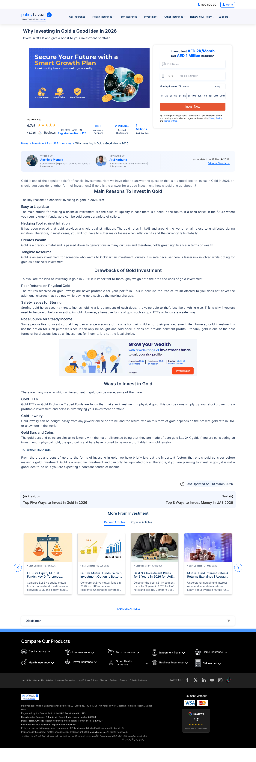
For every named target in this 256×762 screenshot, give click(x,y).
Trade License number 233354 (81, 717)
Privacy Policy (215, 118)
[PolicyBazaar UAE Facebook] (187, 680)
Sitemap (103, 680)
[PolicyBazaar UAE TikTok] (228, 680)
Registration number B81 (64, 724)
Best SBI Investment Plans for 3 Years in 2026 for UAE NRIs (153, 574)
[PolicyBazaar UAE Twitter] (195, 680)
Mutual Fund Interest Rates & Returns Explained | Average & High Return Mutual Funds (207, 574)
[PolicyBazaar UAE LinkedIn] (204, 680)
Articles (49, 680)
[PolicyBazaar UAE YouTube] (212, 680)
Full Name (173, 64)
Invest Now (192, 106)
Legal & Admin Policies (87, 680)
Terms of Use (170, 121)
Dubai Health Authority (32, 720)
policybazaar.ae (97, 732)
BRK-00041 (98, 720)
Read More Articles (128, 608)
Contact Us (38, 680)
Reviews (113, 680)
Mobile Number (189, 76)
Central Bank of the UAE (52, 713)
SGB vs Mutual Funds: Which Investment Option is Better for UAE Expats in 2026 (101, 574)
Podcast (123, 680)
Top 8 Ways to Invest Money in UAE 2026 (199, 503)
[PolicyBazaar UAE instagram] (220, 680)
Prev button (18, 568)
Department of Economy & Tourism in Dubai (43, 717)
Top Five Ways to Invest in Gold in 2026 (55, 503)
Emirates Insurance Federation (36, 724)
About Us (26, 680)
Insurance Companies (65, 680)
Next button (238, 568)
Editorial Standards (219, 163)
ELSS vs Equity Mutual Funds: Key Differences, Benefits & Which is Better (45, 574)
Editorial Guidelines (138, 680)
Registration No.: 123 (75, 713)
